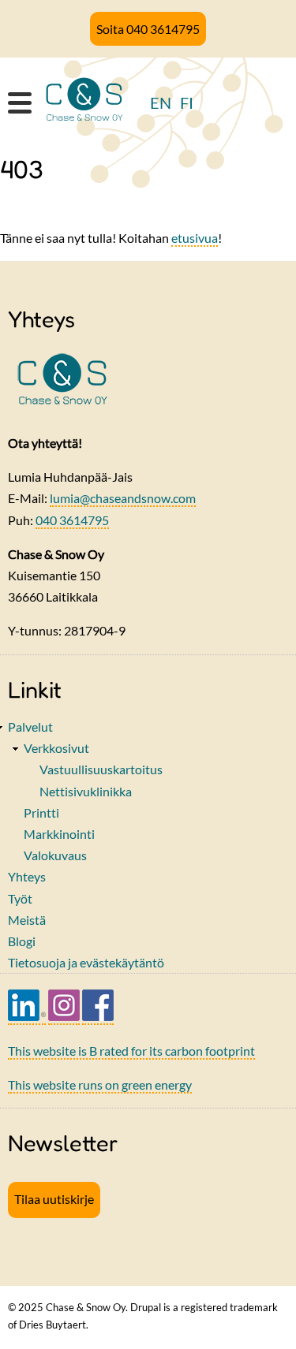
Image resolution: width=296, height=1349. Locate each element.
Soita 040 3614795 (148, 28)
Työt (20, 898)
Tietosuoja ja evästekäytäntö (86, 962)
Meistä (27, 919)
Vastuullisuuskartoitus (101, 769)
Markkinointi (59, 833)
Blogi (22, 940)
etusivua (194, 237)
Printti (41, 812)
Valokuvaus (55, 855)
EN (160, 102)
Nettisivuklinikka (85, 791)
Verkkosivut (56, 747)
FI (186, 102)
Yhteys (27, 876)
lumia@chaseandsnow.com (123, 497)
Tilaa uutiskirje (54, 1198)
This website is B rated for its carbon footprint (131, 1050)
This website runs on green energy (100, 1084)
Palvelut (30, 726)
